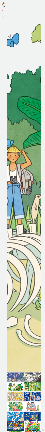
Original (3, 10)
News (2, 15)
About (2, 11)
